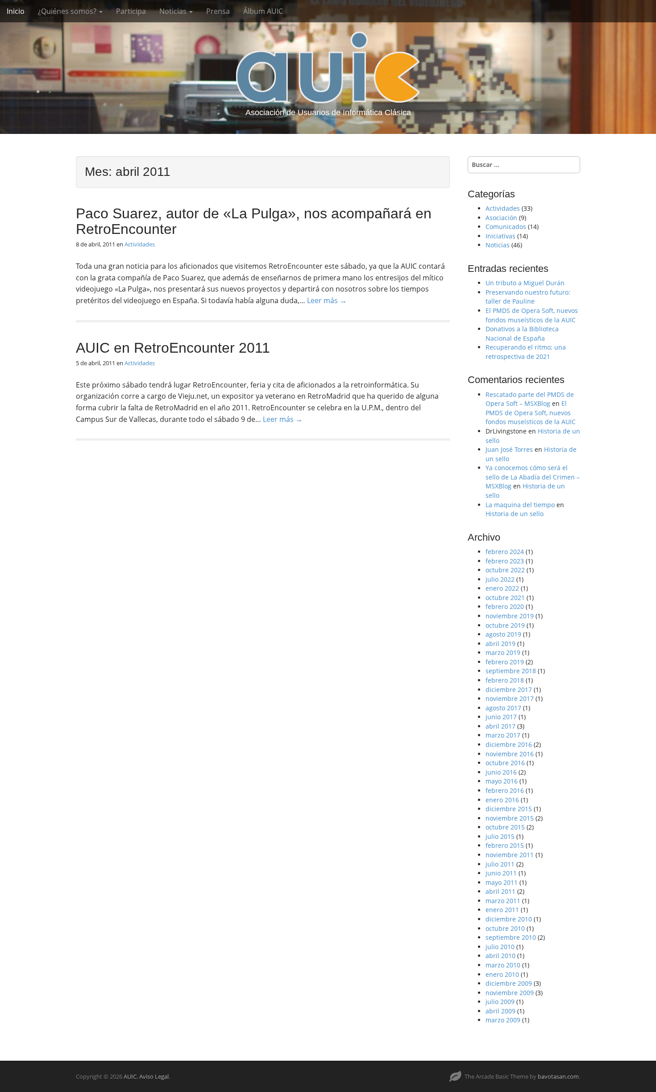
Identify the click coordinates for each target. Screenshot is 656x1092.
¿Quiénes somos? (68, 11)
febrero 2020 (505, 606)
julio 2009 (500, 1001)
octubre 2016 (505, 763)
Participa (131, 11)
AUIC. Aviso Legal (146, 1076)
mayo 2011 (502, 882)
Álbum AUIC (263, 11)
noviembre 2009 (510, 992)
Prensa (218, 11)
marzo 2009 (503, 1020)
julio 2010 (500, 946)
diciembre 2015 (509, 808)
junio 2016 (501, 772)
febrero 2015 (505, 845)
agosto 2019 (503, 634)
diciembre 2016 (509, 744)
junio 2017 (501, 717)
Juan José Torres (509, 449)
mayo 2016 (502, 781)
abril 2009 (500, 1011)
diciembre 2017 (509, 689)
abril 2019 (500, 643)
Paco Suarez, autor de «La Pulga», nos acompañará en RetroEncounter (254, 221)
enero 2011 (502, 909)
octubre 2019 (505, 625)
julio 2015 (500, 836)
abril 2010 (500, 955)
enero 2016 (502, 800)
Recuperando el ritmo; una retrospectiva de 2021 (526, 352)
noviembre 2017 (510, 698)
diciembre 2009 (509, 983)
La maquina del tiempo (520, 504)
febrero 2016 (505, 790)
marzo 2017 (503, 735)
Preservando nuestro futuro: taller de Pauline (528, 297)
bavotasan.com (558, 1076)
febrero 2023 (505, 561)
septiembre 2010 (511, 937)
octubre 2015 (505, 827)
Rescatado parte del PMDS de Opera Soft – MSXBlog (530, 399)
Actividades (140, 244)
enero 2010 (502, 974)
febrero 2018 (505, 680)
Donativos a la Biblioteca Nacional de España (522, 333)
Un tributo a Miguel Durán (525, 283)
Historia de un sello (515, 513)
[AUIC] (328, 67)
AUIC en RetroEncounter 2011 (173, 348)
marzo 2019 (503, 652)
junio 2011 (501, 873)
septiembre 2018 (511, 671)
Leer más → (327, 300)
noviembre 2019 (510, 616)
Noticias (173, 11)
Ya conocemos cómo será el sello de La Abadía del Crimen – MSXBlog (533, 476)
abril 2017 (500, 726)
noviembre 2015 (510, 818)
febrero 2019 (505, 662)
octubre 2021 (505, 597)
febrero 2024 (505, 551)
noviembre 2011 (510, 854)
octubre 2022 (505, 570)
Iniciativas (500, 236)
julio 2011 (500, 864)
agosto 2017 (503, 708)
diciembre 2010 (509, 919)
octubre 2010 (505, 928)
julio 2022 (500, 579)
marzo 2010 (503, 965)
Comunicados (506, 226)
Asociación (501, 217)
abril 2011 (500, 891)
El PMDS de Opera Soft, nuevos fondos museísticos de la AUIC (532, 315)
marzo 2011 (503, 900)
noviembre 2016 (510, 754)
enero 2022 (502, 588)
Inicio (16, 11)
